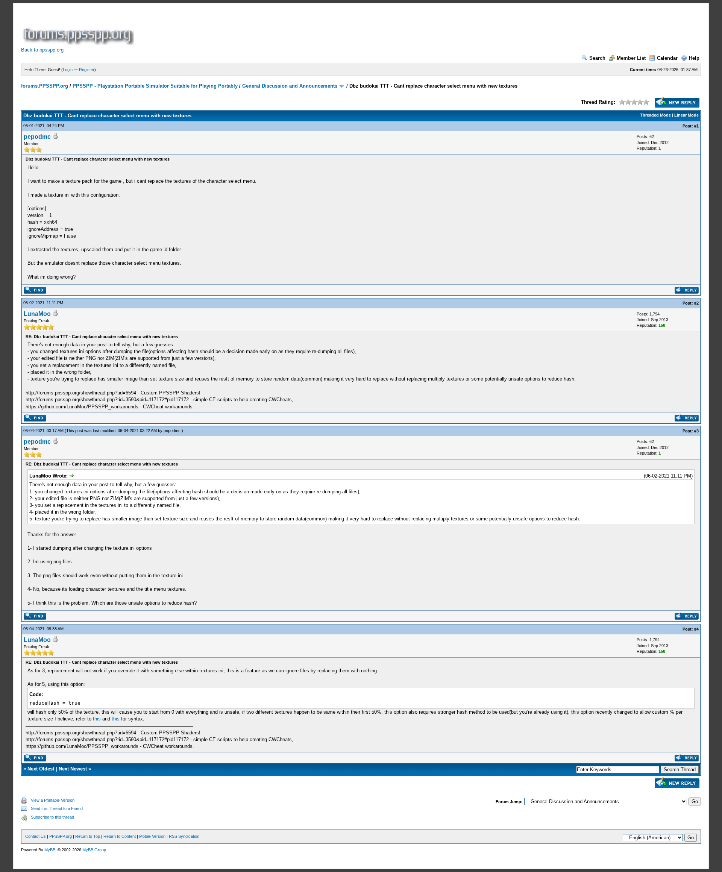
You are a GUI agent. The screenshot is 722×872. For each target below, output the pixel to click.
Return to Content (119, 836)
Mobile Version (152, 836)
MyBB (49, 850)
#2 (696, 303)
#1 (696, 126)
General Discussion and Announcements (289, 86)
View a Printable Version (52, 800)
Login (68, 69)
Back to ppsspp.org (42, 50)
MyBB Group (94, 850)
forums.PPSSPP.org (44, 86)
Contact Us (35, 836)
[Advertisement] (272, 28)
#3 (696, 431)
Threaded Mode (655, 115)
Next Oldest (40, 769)
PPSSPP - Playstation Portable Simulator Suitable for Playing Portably (155, 86)
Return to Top (87, 836)
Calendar (667, 58)
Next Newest (73, 769)
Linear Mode (686, 115)
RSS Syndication (184, 836)
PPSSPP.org (60, 836)
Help (694, 58)
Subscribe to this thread (52, 817)
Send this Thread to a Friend (57, 808)
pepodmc (37, 136)
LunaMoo (37, 314)
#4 (696, 629)
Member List (631, 58)
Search (597, 58)
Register (86, 69)
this (97, 719)
